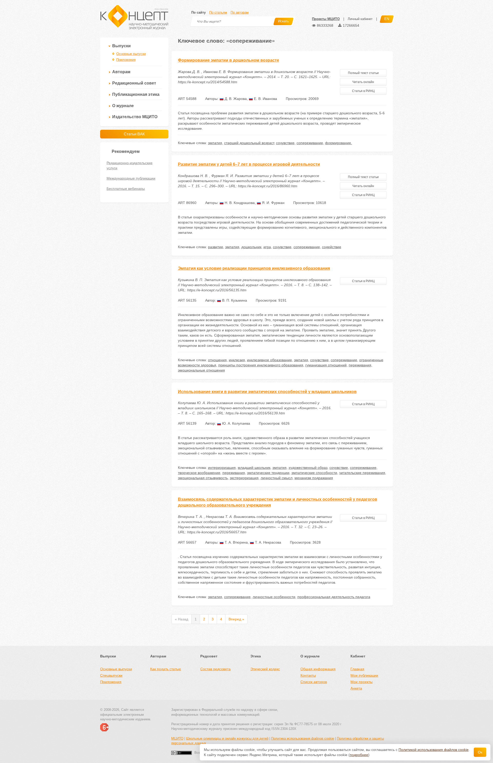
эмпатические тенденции (268, 473)
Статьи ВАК (134, 134)
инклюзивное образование (269, 360)
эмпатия (215, 143)
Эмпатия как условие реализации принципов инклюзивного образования (254, 268)
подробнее (359, 755)
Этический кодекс (265, 669)
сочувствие (285, 143)
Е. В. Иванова (265, 99)
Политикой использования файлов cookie (434, 750)
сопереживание (310, 143)
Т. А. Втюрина (236, 542)
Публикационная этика (135, 94)
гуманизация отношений (326, 365)
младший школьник (254, 468)
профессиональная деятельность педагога (333, 597)
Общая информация (318, 669)
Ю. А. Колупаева (235, 423)
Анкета (356, 688)
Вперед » (236, 619)
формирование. (338, 143)
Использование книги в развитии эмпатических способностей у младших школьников (267, 391)
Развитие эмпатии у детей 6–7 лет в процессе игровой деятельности (249, 164)
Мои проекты (361, 682)
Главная (357, 669)
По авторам (240, 12)
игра (267, 247)
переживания (360, 365)
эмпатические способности (314, 473)
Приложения (126, 60)
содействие (331, 247)
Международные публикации (131, 178)
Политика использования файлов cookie (302, 738)
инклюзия (237, 360)
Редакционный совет (134, 83)
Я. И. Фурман (273, 203)
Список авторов (313, 682)
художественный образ (308, 468)
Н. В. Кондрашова (239, 203)
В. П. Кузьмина (234, 300)
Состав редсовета (215, 669)
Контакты (308, 675)
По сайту (198, 12)
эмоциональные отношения (201, 370)
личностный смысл (276, 478)
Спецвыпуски (111, 675)
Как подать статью (165, 669)
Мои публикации (364, 675)
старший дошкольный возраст (249, 143)
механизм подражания (314, 478)
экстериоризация (244, 478)
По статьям (218, 12)
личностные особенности (274, 597)
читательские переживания (362, 473)
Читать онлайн (363, 82)
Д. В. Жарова (235, 99)
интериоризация (222, 468)
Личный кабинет (360, 19)
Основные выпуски (131, 54)
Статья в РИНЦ (363, 91)
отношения (217, 360)
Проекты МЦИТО (326, 19)
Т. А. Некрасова (267, 542)
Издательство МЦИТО (134, 117)
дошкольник (251, 247)
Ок (480, 752)
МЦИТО (177, 738)
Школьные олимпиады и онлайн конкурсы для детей (227, 738)
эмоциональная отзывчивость (203, 478)
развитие (215, 247)
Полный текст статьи (363, 73)
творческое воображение (199, 473)
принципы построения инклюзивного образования (260, 365)
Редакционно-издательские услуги (130, 165)
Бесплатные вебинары (126, 189)
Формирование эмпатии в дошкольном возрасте (228, 60)
